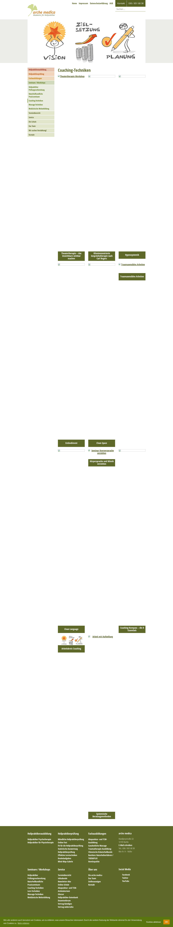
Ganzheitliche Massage (97, 845)
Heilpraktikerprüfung (36, 74)
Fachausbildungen (35, 78)
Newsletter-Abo (64, 881)
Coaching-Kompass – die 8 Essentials (132, 629)
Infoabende (62, 878)
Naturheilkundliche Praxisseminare (36, 95)
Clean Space (101, 443)
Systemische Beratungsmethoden (102, 815)
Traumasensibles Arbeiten (132, 276)
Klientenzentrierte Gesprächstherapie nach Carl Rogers (102, 256)
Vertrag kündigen (65, 903)
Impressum (83, 3)
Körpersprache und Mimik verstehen (102, 462)
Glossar (61, 894)
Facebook (126, 874)
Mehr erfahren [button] (23, 923)
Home (74, 3)
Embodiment (71, 443)
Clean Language (71, 629)
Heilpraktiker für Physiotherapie (41, 842)
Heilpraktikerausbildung (37, 69)
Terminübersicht (34, 113)
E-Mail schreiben (125, 845)
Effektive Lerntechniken (67, 855)
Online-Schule (63, 884)
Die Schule (32, 121)
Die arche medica (95, 875)
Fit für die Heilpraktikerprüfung (70, 845)
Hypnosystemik (132, 255)
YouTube (125, 881)
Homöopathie (93, 861)
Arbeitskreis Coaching (71, 648)
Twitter (125, 877)
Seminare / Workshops (37, 82)
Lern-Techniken (34, 891)
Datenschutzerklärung (99, 3)
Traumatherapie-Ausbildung (99, 848)
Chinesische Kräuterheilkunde (100, 852)
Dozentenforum (64, 900)
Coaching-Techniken (36, 100)
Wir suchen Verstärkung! (37, 130)
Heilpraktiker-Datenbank (68, 897)
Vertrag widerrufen (65, 906)
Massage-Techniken (36, 104)
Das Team (32, 126)
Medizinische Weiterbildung (39, 108)
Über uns (92, 869)
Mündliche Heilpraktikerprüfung (71, 839)
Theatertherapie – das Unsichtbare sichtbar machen (71, 256)
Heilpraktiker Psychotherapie (39, 839)
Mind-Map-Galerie (65, 861)
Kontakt (31, 134)
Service (31, 117)
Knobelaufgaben (64, 858)
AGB (111, 3)
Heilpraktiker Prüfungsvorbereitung (36, 88)
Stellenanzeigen (94, 881)
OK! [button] (166, 922)
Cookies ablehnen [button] (153, 922)
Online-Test (62, 842)
